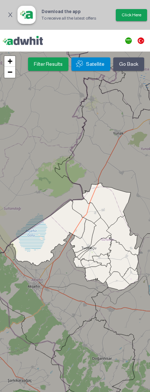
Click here (131, 14)
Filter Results (48, 64)
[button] (9, 61)
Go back (128, 64)
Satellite (95, 64)
